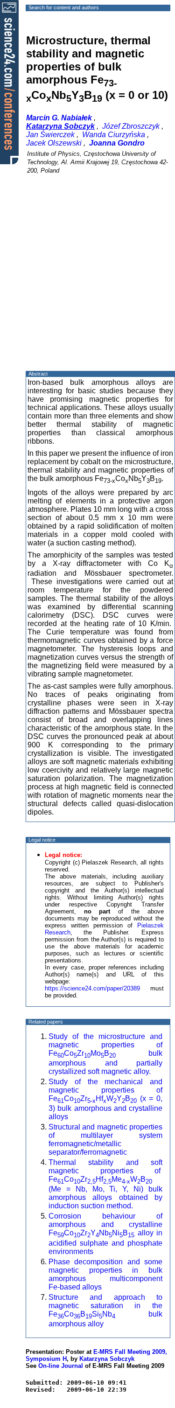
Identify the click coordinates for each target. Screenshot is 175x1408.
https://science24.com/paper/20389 (92, 988)
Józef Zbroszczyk (131, 126)
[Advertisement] (87, 280)
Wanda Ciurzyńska (113, 135)
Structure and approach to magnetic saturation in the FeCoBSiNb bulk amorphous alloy (105, 1310)
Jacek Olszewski (54, 143)
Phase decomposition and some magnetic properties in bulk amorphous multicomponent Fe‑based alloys (105, 1274)
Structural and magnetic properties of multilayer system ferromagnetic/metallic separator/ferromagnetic (105, 1139)
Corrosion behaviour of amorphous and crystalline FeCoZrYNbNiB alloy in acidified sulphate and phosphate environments (105, 1233)
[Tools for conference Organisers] (9, 81)
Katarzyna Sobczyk (106, 1358)
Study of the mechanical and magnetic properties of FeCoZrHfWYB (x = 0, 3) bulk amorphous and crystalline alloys (105, 1099)
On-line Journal (60, 1365)
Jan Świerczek (50, 135)
